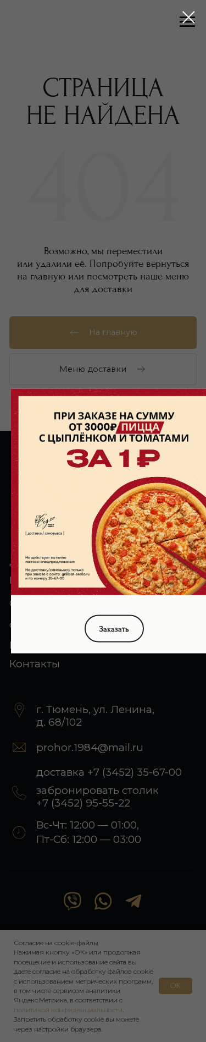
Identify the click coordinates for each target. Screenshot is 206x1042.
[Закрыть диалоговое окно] (189, 17)
